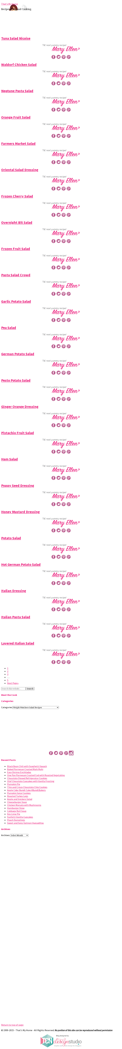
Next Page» (13, 683)
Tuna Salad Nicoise (15, 38)
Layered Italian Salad (17, 643)
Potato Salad (11, 538)
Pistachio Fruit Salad (17, 432)
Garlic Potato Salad (16, 301)
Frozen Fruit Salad (15, 248)
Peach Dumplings (16, 819)
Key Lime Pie (13, 813)
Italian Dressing (13, 590)
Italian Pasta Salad (15, 617)
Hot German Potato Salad (21, 564)
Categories (6, 707)
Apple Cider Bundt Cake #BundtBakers (26, 790)
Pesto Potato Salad (15, 380)
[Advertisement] (61, 22)
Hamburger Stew (15, 808)
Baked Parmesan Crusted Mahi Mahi (25, 769)
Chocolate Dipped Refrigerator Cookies (27, 778)
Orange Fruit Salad (15, 117)
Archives (5, 835)
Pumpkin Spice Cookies (19, 793)
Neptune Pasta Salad (17, 90)
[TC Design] (61, 1046)
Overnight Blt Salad (16, 222)
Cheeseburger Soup (17, 802)
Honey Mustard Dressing (20, 511)
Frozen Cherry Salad (17, 196)
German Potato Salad (17, 354)
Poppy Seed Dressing (17, 485)
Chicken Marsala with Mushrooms (24, 805)
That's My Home (9, 3)
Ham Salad (9, 459)
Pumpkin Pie (13, 784)
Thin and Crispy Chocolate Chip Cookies (27, 787)
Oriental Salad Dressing (19, 169)
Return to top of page (12, 1024)
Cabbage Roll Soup (16, 811)
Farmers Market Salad (18, 143)
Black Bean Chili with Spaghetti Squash (27, 766)
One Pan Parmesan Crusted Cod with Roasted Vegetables (36, 775)
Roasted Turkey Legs (17, 796)
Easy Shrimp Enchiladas (19, 772)
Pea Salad (8, 327)
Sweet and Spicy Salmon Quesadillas (25, 822)
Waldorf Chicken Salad (19, 64)
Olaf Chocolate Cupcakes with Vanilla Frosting (30, 781)
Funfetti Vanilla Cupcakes (20, 816)
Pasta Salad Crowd (15, 275)
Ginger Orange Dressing (19, 406)
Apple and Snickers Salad (19, 799)
